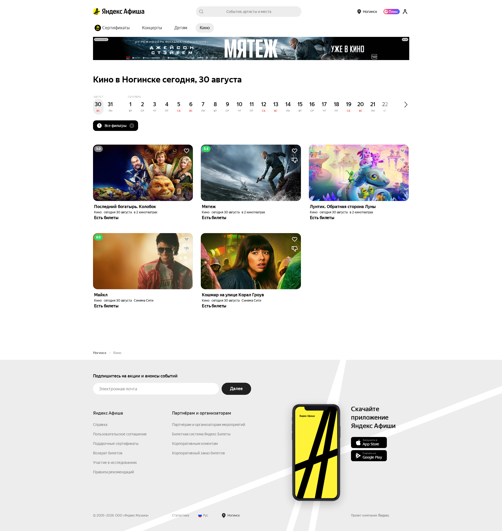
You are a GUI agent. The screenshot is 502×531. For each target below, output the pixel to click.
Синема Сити (143, 300)
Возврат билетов (108, 453)
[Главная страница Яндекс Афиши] (96, 11)
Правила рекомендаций (113, 472)
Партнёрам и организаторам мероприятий (208, 424)
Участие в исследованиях (115, 462)
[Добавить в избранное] (186, 151)
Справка (100, 424)
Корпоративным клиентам (195, 443)
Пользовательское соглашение (120, 434)
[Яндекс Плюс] (391, 11)
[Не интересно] (186, 160)
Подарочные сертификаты (116, 443)
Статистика (180, 515)
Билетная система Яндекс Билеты (201, 434)
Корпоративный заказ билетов (198, 453)
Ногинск (99, 353)
